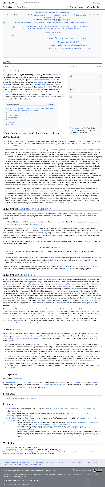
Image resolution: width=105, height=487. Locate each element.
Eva (17, 329)
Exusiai (94, 462)
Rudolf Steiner (11, 409)
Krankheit (55, 316)
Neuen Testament (17, 228)
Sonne (5, 92)
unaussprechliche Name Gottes (44, 84)
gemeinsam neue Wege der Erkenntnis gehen (52, 12)
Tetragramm (57, 75)
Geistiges (76, 216)
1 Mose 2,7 (38, 224)
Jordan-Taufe (45, 230)
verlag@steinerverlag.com (43, 424)
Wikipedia (32, 398)
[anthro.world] (60, 15)
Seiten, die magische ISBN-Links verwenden (25, 464)
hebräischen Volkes (80, 266)
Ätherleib (46, 313)
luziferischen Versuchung (45, 309)
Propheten (32, 303)
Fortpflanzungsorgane (35, 282)
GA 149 (68, 418)
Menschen (81, 143)
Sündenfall (75, 309)
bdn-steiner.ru (48, 426)
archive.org (91, 409)
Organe (55, 279)
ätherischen (66, 318)
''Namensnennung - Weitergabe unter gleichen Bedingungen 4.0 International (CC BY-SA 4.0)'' (67, 474)
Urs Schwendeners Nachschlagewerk (41, 435)
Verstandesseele (46, 300)
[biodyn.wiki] (81, 15)
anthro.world (71, 15)
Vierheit (87, 462)
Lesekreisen (45, 20)
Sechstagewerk (56, 143)
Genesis (6, 84)
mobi (78, 409)
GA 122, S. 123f (67, 202)
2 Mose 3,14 (59, 248)
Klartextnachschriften (49, 431)
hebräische (95, 382)
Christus (34, 228)
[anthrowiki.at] (39, 15)
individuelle (81, 213)
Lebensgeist (17, 320)
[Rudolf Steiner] (8, 428)
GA (88, 423)
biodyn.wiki (90, 15)
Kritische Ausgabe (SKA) (69, 428)
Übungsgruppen (56, 20)
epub (83, 409)
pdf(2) (67, 409)
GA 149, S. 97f (10, 368)
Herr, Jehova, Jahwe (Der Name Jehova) (20, 450)
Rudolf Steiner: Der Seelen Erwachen (68, 38)
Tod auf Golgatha (68, 268)
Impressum (31, 484)
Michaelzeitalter (60, 303)
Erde (35, 92)
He (18, 80)
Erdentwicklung (39, 82)
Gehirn (8, 282)
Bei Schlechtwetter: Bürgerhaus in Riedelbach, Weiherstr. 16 (68, 48)
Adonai (45, 87)
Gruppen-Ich (42, 213)
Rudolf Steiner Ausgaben (26, 431)
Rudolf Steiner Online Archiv (75, 426)
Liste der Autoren (42, 453)
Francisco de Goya (76, 128)
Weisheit (40, 96)
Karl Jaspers (86, 303)
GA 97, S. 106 (44, 262)
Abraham (75, 289)
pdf (62, 409)
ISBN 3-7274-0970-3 (53, 409)
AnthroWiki (10, 2)
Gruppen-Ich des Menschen (35, 208)
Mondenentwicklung (47, 336)
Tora (23, 87)
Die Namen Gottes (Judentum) (72, 462)
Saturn (27, 336)
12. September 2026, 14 (67, 42)
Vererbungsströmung (66, 286)
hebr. (34, 75)
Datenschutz (7, 484)
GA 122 (58, 413)
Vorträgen (66, 20)
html (72, 409)
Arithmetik (89, 298)
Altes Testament (39, 462)
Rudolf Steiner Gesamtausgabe (77, 423)
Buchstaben (77, 382)
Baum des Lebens (48, 311)
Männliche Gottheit (19, 462)
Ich (87, 213)
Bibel (29, 462)
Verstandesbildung (64, 284)
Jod (13, 80)
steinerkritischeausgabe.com (25, 430)
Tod (64, 316)
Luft (85, 216)
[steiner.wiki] (48, 17)
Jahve (51, 452)
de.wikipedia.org (74, 452)
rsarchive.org (16, 411)
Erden (61, 338)
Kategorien (7, 462)
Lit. (60, 202)
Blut (44, 286)
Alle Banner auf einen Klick (52, 32)
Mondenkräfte (27, 274)
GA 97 (37, 409)
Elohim (50, 80)
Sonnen (33, 336)
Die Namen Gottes (53, 462)
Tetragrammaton (25, 382)
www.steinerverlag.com (62, 424)
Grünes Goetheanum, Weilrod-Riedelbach (68, 45)
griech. (34, 382)
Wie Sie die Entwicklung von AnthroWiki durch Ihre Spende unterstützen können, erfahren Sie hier (51, 22)
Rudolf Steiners (38, 423)
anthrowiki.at (49, 15)
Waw (24, 80)
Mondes (6, 94)
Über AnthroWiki (20, 484)
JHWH (16, 71)
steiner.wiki (57, 17)
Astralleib (20, 213)
